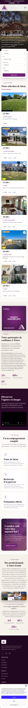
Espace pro (12, 2)
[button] (26, 685)
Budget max (5, 62)
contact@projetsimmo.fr (19, 1)
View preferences (14, 704)
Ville (4, 56)
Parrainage (4, 667)
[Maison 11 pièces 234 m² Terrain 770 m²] (14, 136)
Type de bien (5, 50)
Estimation (4, 665)
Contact (3, 678)
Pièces (4, 68)
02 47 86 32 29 (8, 1)
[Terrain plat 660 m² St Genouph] (14, 102)
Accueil (3, 660)
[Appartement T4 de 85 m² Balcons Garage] (14, 205)
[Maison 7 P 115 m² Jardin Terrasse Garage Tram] (14, 170)
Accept (14, 697)
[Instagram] (6, 653)
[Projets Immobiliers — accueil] (4, 7)
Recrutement (4, 673)
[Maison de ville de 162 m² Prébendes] (14, 274)
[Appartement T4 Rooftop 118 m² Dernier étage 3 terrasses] (14, 239)
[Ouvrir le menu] (25, 7)
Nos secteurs (4, 676)
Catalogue (4, 662)
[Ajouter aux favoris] (24, 94)
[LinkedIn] (9, 653)
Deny (14, 701)
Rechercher (14, 75)
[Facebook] (2, 653)
